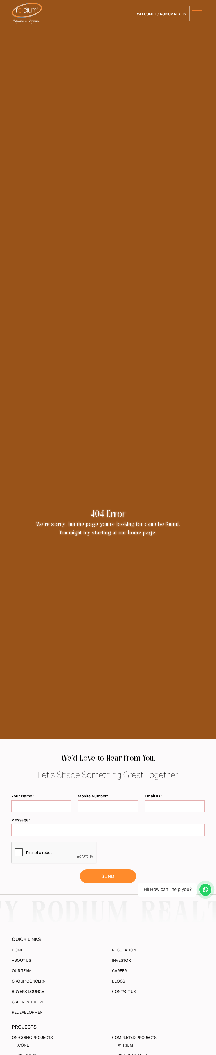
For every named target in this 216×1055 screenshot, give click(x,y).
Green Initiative (28, 1002)
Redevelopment (28, 1012)
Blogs (118, 981)
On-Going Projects (32, 1037)
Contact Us (124, 991)
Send (108, 876)
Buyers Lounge (28, 991)
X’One (23, 1045)
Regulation (124, 950)
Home (17, 950)
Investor (121, 960)
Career (119, 971)
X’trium (125, 1045)
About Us (21, 960)
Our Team (22, 971)
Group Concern (29, 981)
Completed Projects (134, 1037)
